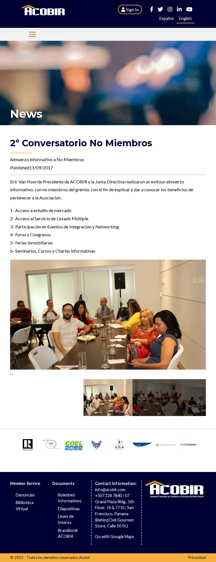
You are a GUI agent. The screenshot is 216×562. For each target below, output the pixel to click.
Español (166, 18)
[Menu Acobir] (32, 34)
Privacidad (197, 557)
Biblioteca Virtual (24, 505)
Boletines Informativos (70, 498)
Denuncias (25, 495)
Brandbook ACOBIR (68, 533)
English (185, 18)
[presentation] (11, 374)
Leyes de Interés (66, 519)
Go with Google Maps (114, 536)
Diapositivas (69, 508)
